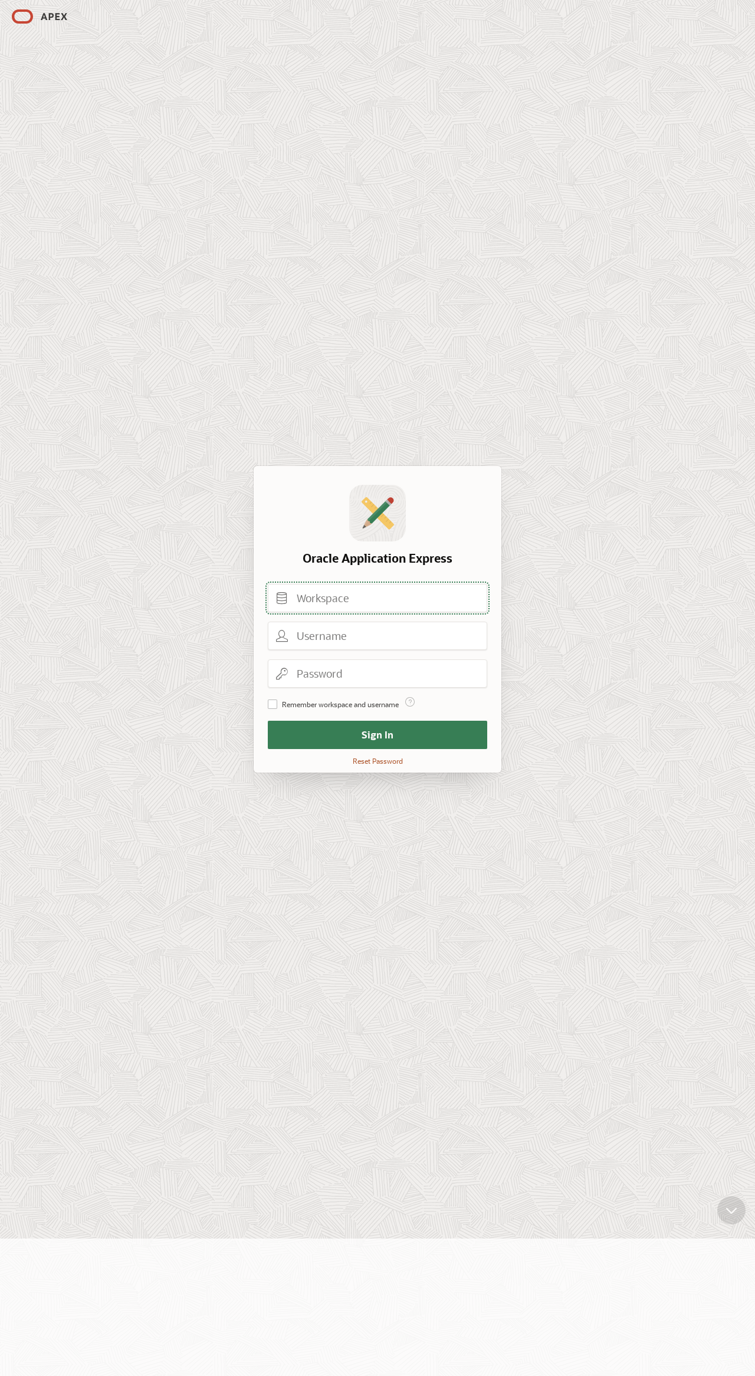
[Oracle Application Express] (39, 16)
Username (282, 635)
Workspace (282, 598)
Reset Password (378, 761)
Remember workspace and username (340, 704)
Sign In (377, 734)
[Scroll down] (731, 1210)
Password (282, 673)
